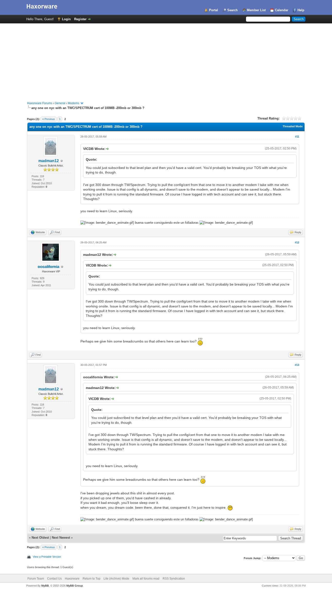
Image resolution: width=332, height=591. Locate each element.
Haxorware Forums (39, 103)
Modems (73, 103)
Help (300, 10)
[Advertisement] (166, 60)
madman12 (48, 161)
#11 (297, 136)
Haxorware (72, 578)
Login (66, 19)
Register (80, 19)
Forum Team (35, 578)
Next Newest (61, 537)
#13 (297, 364)
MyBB (45, 585)
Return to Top (91, 578)
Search (232, 10)
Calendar (281, 10)
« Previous (48, 119)
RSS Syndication (174, 578)
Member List (256, 10)
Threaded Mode (293, 126)
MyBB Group (74, 585)
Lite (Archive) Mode (116, 578)
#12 (297, 242)
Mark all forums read (145, 578)
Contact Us (54, 578)
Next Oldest (40, 537)
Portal (213, 10)
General (60, 103)
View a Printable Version (47, 556)
